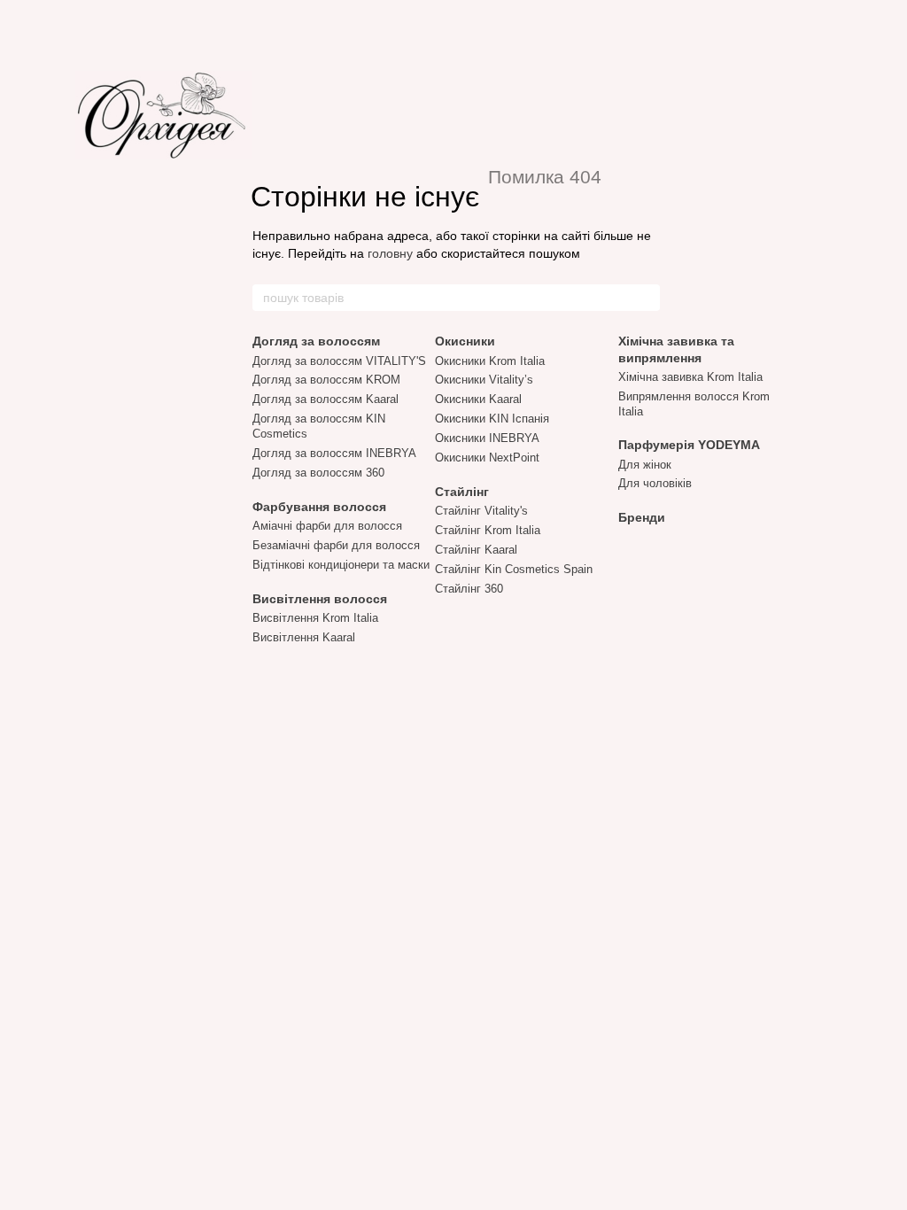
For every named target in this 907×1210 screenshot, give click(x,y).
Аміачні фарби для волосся (327, 525)
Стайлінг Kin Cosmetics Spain (514, 569)
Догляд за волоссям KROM (326, 379)
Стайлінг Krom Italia (487, 530)
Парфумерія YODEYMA (689, 445)
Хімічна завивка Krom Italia (690, 377)
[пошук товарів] (646, 297)
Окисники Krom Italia (490, 361)
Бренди (641, 517)
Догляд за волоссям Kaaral (325, 399)
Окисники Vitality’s (484, 379)
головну (390, 253)
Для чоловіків (655, 483)
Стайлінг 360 (469, 588)
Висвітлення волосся (319, 599)
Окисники (465, 341)
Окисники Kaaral (478, 399)
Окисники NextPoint (487, 457)
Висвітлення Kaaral (303, 637)
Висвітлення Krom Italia (315, 617)
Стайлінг (462, 492)
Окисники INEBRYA (487, 438)
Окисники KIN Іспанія (492, 418)
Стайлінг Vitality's (481, 510)
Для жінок (644, 464)
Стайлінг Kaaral (476, 549)
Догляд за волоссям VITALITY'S (339, 361)
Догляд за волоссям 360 (318, 472)
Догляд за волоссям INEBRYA (334, 453)
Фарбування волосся (319, 507)
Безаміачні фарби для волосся (336, 545)
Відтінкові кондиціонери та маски (341, 564)
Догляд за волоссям (316, 341)
